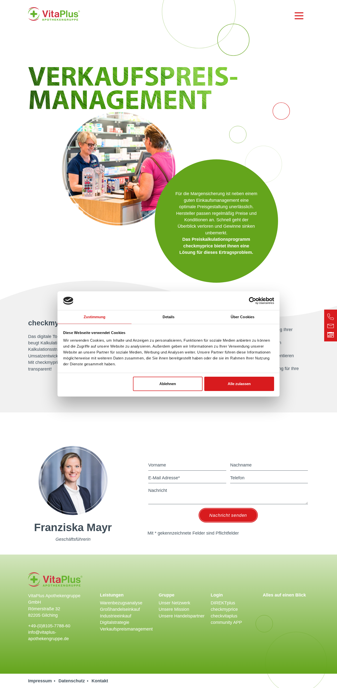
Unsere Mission (174, 609)
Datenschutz (71, 680)
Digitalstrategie (114, 622)
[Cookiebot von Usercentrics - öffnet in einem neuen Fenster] (252, 300)
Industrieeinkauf (115, 616)
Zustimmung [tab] (95, 317)
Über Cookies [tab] (242, 317)
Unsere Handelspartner (182, 616)
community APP (226, 622)
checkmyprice (224, 609)
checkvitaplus (224, 616)
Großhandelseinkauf (120, 609)
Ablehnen (167, 384)
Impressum (40, 680)
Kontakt (100, 680)
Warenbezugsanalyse (121, 602)
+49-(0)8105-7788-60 (49, 625)
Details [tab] (169, 317)
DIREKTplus (223, 602)
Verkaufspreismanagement (126, 629)
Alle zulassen (239, 384)
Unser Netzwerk (174, 602)
